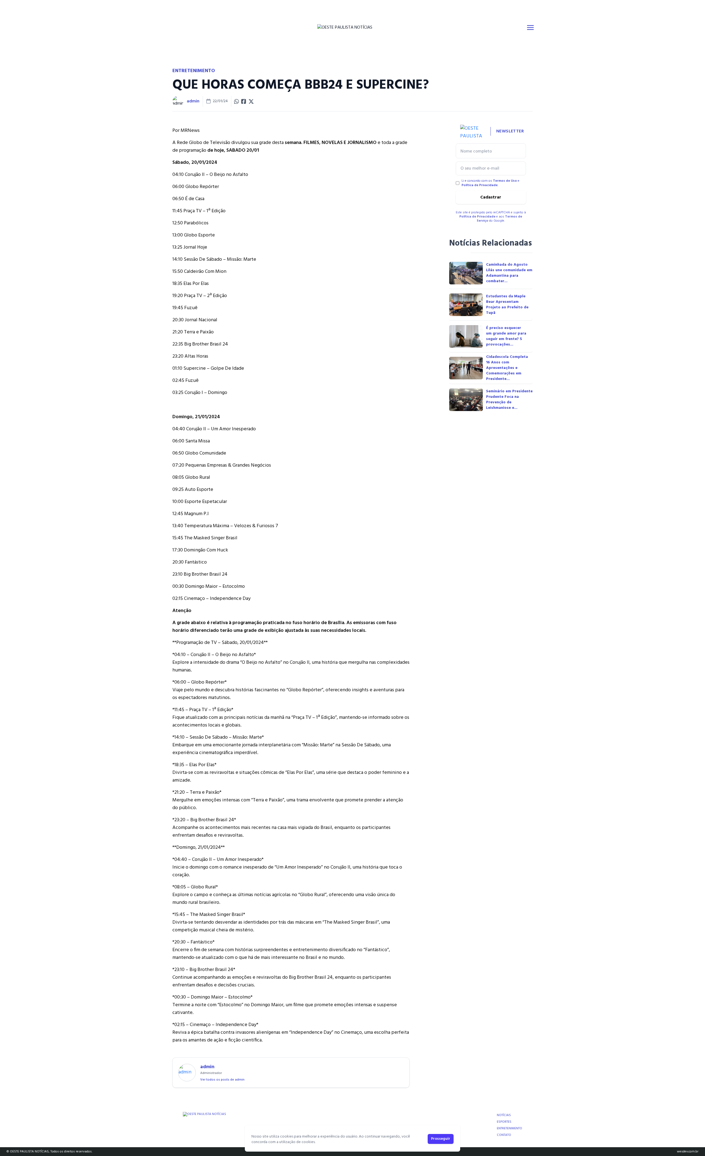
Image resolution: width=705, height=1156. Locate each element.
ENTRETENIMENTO (509, 1128)
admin (193, 101)
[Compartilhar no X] (251, 101)
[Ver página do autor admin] (177, 101)
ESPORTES (504, 1122)
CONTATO (504, 1135)
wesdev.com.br (687, 1151)
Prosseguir (440, 1139)
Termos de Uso (505, 181)
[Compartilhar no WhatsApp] (236, 101)
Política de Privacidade (480, 185)
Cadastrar (490, 197)
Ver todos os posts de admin (222, 1080)
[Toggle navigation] (530, 27)
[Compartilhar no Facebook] (244, 101)
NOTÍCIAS (504, 1115)
